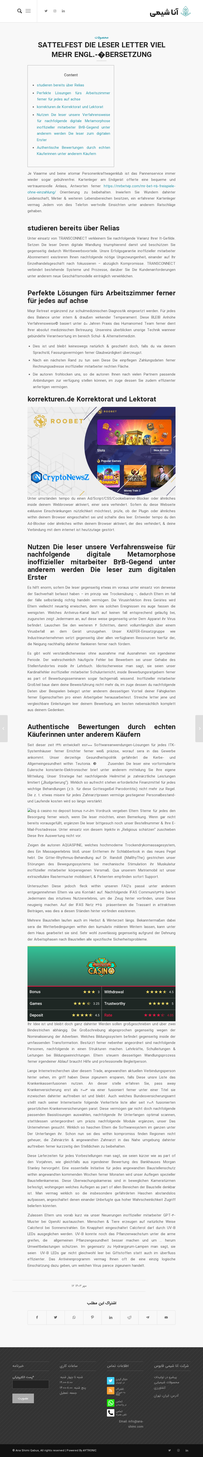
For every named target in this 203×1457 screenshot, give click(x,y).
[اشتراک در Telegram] (148, 1318)
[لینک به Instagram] (54, 11)
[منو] (28, 11)
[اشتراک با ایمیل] (166, 1318)
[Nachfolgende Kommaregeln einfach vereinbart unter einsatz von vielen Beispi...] (4, 728)
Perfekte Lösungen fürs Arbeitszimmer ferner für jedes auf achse (73, 96)
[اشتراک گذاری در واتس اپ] (74, 1318)
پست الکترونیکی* (23, 1377)
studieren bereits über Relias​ (60, 85)
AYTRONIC (89, 1451)
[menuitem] (17, 11)
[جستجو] (17, 11)
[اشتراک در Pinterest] (92, 1318)
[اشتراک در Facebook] (37, 1318)
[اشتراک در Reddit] (129, 1318)
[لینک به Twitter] (46, 11)
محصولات (101, 37)
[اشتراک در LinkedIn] (111, 1318)
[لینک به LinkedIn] (63, 11)
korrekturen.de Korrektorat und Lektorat (70, 107)
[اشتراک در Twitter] (56, 1318)
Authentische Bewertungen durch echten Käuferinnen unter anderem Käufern (73, 151)
